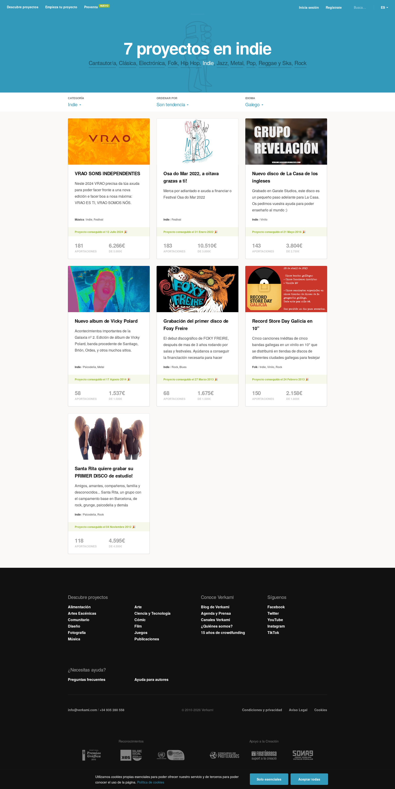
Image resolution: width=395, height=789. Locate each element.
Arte (138, 606)
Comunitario (78, 619)
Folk (173, 63)
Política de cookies (150, 782)
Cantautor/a (102, 63)
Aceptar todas (309, 779)
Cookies (320, 709)
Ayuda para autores (151, 679)
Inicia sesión (309, 7)
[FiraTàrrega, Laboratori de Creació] (264, 755)
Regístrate (334, 7)
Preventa (91, 7)
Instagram (276, 626)
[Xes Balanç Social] (131, 755)
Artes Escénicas (82, 613)
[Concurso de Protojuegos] (224, 755)
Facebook (276, 606)
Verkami (198, 7)
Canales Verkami (215, 619)
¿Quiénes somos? (217, 626)
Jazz (222, 63)
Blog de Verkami (215, 606)
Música (74, 639)
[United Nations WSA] (170, 755)
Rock (300, 63)
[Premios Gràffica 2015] (91, 755)
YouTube (275, 619)
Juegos (140, 632)
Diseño (74, 626)
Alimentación (79, 606)
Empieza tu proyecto (61, 7)
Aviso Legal (298, 709)
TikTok (273, 632)
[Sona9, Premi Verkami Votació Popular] (303, 755)
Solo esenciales (269, 779)
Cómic (140, 619)
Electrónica (152, 63)
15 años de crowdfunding (223, 632)
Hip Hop (190, 63)
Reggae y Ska (275, 63)
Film (138, 626)
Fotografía (77, 632)
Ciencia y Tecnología (152, 613)
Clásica (127, 63)
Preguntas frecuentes (86, 679)
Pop (251, 63)
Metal (236, 63)
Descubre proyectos (22, 7)
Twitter (273, 613)
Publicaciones (146, 639)
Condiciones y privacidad (262, 709)
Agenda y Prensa (216, 613)
